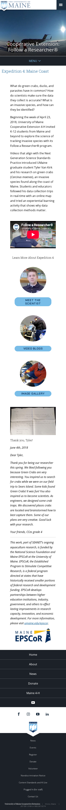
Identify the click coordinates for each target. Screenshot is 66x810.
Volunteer (33, 768)
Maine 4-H (33, 693)
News (33, 674)
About (33, 664)
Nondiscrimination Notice (33, 775)
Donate (33, 683)
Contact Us (33, 796)
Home (33, 655)
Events (33, 747)
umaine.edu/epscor (36, 623)
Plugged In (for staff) (33, 789)
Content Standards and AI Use (33, 782)
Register (33, 754)
